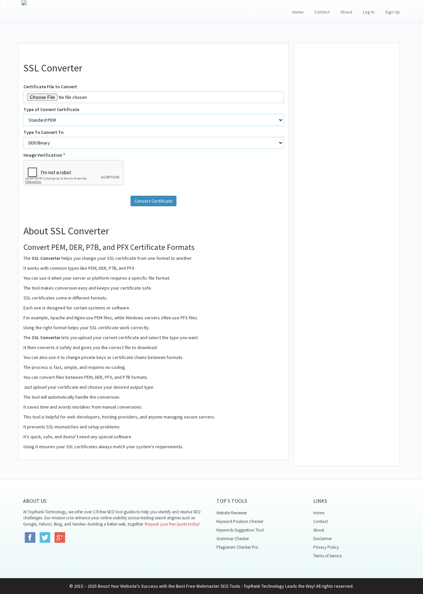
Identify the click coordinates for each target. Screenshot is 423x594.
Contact (322, 12)
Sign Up (392, 12)
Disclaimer (322, 538)
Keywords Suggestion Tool (240, 530)
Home (298, 12)
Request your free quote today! (172, 524)
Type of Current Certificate (51, 109)
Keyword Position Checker (239, 521)
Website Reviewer (231, 513)
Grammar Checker (232, 538)
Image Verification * (44, 155)
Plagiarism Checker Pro (237, 547)
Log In (368, 12)
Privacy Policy (326, 547)
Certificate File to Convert (50, 87)
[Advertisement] (346, 155)
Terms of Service (327, 556)
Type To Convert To (43, 132)
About (346, 12)
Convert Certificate (154, 201)
